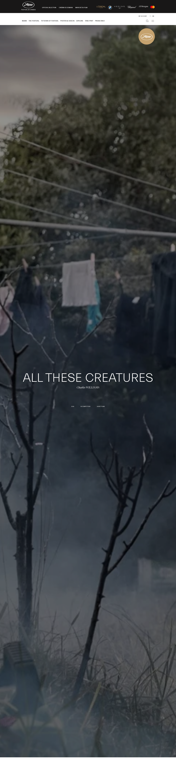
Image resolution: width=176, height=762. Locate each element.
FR (150, 16)
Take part (89, 21)
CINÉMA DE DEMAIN (66, 7)
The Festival (34, 21)
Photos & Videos (67, 21)
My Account (143, 16)
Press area (100, 21)
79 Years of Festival (49, 21)
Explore (79, 21)
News (24, 21)
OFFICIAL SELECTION (49, 7)
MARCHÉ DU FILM (81, 7)
